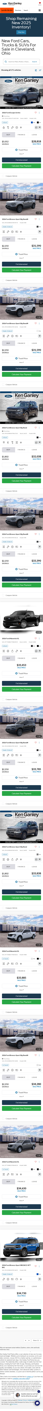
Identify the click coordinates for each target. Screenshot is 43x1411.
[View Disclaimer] (21, 127)
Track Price (23, 150)
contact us (30, 1376)
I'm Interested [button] (21, 160)
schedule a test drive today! (21, 1378)
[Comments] (36, 127)
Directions (18, 10)
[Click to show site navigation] (39, 10)
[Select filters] (36, 70)
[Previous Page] (25, 1340)
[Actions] (39, 113)
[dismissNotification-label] (38, 1391)
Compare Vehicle (11, 176)
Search (34, 62)
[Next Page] (29, 1340)
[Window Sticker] (39, 127)
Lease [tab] (34, 135)
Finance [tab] (21, 135)
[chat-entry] (37, 1403)
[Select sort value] (39, 70)
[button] (7, 10)
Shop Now (21, 32)
